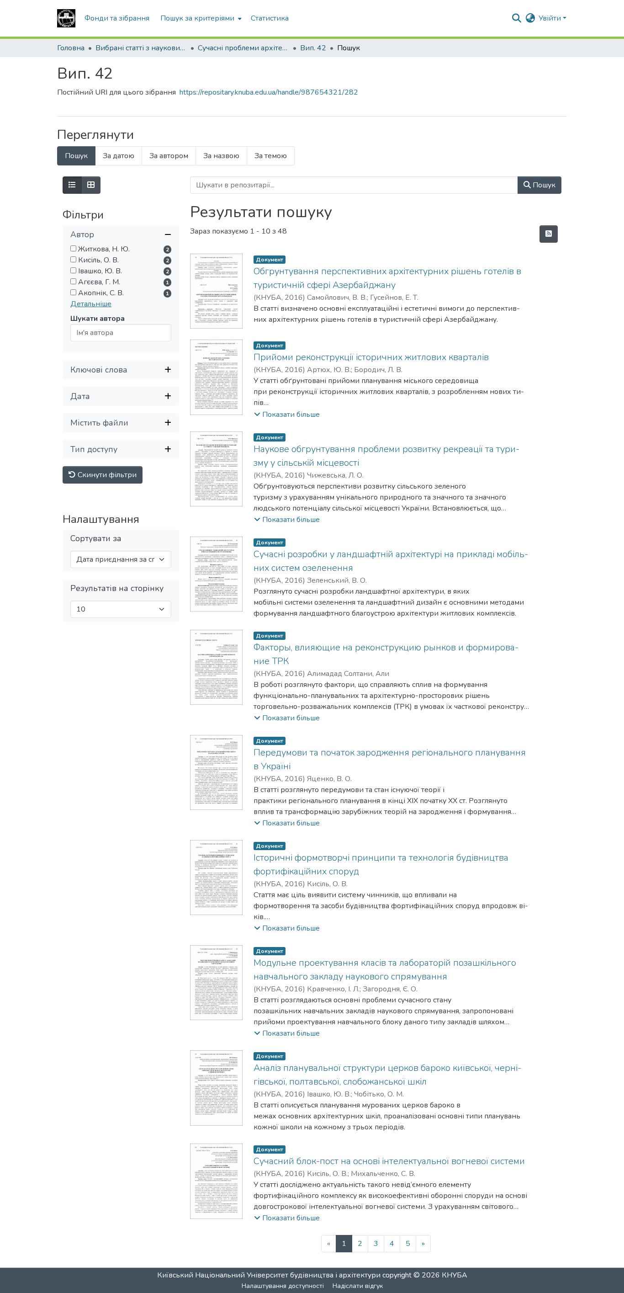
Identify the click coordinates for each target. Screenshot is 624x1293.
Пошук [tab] (76, 156)
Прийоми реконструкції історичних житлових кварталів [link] (371, 357)
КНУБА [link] (454, 1275)
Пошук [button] (543, 185)
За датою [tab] (118, 156)
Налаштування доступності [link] (283, 1286)
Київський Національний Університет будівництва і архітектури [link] (269, 1275)
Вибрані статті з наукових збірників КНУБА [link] (141, 48)
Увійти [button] (551, 18)
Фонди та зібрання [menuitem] (117, 18)
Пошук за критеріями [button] (197, 18)
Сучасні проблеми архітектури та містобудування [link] (243, 48)
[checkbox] (73, 249)
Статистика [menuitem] (270, 18)
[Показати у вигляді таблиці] (90, 185)
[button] (66, 18)
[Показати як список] (72, 185)
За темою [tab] (270, 156)
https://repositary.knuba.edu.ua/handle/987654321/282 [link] (269, 92)
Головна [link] (71, 48)
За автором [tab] (168, 156)
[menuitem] (200, 18)
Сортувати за (96, 539)
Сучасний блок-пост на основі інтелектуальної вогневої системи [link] (389, 1161)
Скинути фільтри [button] (106, 475)
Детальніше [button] (90, 304)
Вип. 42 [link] (313, 48)
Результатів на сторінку (117, 589)
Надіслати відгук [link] (358, 1286)
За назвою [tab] (221, 156)
